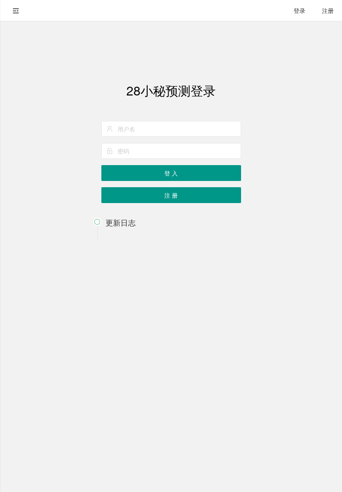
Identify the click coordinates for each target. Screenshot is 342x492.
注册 (328, 10)
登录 (299, 10)
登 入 (171, 173)
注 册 (171, 195)
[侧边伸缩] (16, 10)
